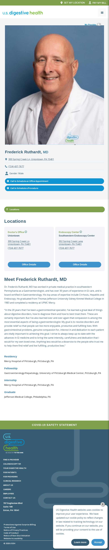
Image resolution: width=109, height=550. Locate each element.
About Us (8, 485)
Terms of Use (10, 527)
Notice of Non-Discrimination (17, 535)
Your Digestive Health (14, 468)
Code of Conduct (11, 533)
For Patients (9, 472)
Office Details (29, 264)
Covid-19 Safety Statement (54, 424)
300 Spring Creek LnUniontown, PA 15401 (19, 243)
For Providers (10, 476)
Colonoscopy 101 (12, 464)
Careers (7, 489)
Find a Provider (11, 459)
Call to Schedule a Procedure (24, 188)
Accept (98, 542)
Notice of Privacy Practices (16, 530)
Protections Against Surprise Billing (20, 524)
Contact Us (9, 498)
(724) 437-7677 (16, 166)
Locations (14, 209)
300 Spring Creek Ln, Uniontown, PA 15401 (31, 159)
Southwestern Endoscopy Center (77, 235)
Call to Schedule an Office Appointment (29, 181)
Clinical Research (12, 481)
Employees (8, 493)
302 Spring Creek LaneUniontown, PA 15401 (71, 243)
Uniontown (14, 235)
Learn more (80, 542)
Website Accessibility (13, 538)
